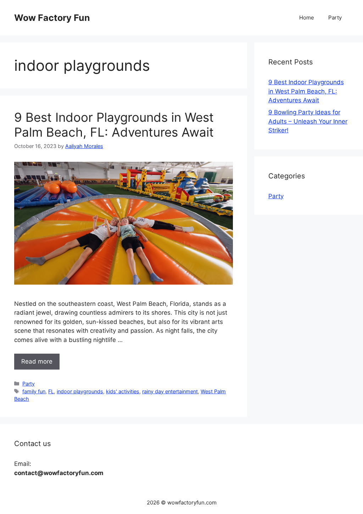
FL (51, 391)
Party (335, 17)
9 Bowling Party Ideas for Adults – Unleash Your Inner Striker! (307, 121)
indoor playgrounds (80, 391)
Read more (36, 361)
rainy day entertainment (170, 391)
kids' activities (122, 391)
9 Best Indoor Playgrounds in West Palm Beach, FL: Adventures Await (114, 124)
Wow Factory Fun (52, 17)
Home (306, 17)
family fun (33, 391)
